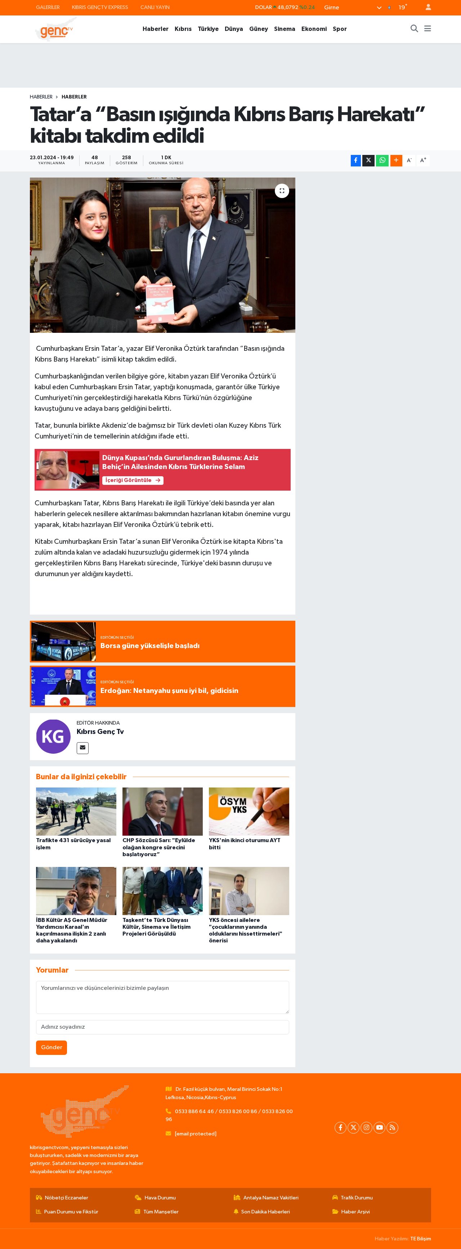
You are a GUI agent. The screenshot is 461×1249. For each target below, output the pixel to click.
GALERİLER (48, 7)
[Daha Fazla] (396, 161)
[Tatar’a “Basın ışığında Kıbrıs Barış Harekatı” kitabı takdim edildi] (162, 255)
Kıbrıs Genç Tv (100, 731)
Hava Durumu (160, 1197)
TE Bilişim (420, 1238)
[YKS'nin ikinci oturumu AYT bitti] (249, 811)
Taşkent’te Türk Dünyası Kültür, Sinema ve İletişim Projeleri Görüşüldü (156, 927)
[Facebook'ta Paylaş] (356, 161)
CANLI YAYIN (155, 7)
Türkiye (208, 29)
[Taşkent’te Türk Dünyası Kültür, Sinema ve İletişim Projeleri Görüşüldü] (162, 891)
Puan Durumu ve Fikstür (71, 1211)
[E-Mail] (83, 748)
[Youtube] (379, 1128)
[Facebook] (340, 1128)
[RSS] (392, 1128)
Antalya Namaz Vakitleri (271, 1197)
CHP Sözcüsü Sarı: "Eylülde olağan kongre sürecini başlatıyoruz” (158, 847)
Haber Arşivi (355, 1211)
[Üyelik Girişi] (425, 7)
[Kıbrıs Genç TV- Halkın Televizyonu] (56, 29)
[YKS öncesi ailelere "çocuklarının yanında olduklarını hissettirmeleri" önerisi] (249, 891)
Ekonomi (314, 29)
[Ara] (414, 29)
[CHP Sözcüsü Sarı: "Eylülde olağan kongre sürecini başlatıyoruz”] (162, 811)
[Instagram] (366, 1128)
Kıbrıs (183, 29)
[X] (353, 1128)
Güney (258, 29)
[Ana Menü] (427, 29)
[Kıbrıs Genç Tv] (53, 736)
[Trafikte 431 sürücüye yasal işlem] (76, 811)
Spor (340, 29)
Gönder (51, 1047)
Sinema (284, 29)
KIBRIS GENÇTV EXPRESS (100, 7)
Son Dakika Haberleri (265, 1211)
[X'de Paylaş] (368, 161)
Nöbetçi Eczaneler (66, 1197)
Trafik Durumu (357, 1197)
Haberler (156, 29)
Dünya (234, 29)
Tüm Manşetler (161, 1211)
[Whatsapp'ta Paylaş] (382, 161)
